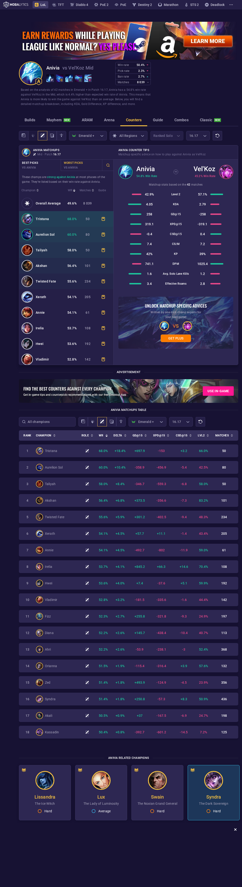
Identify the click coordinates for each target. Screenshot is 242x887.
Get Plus (175, 338)
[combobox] (47, 421)
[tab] (30, 120)
